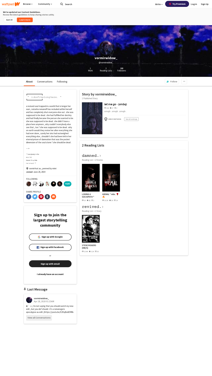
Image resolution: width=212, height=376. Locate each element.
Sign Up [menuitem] (205, 4)
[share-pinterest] (41, 196)
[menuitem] (172, 81)
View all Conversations (39, 317)
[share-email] (53, 196)
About (29, 81)
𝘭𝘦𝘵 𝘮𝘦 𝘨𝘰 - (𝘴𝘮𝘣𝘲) (115, 104)
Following (62, 81)
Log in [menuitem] (194, 4)
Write (158, 4)
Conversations (44, 81)
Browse (27, 3)
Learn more (24, 19)
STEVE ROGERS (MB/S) (89, 246)
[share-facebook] (28, 196)
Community (44, 3)
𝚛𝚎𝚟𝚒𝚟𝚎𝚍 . (91, 206)
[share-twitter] (34, 196)
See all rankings (131, 119)
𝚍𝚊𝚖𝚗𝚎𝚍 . (90, 155)
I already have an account (50, 274)
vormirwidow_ (41, 298)
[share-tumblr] (47, 196)
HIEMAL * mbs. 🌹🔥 (110, 195)
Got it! (9, 19)
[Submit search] (61, 4)
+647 (67, 183)
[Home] (11, 4)
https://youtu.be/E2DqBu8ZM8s (59, 312)
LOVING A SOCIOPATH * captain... (88, 195)
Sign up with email (50, 263)
